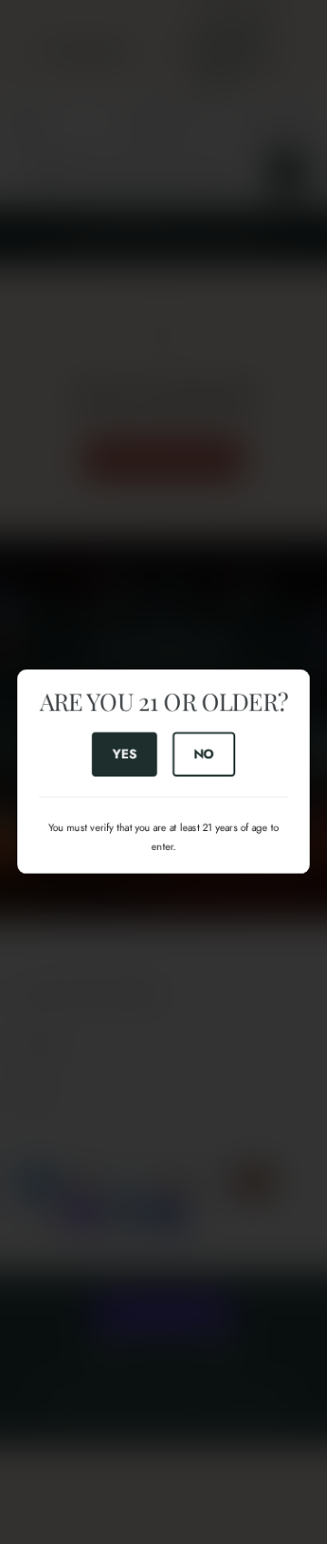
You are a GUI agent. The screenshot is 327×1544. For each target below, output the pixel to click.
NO (203, 754)
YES (124, 754)
